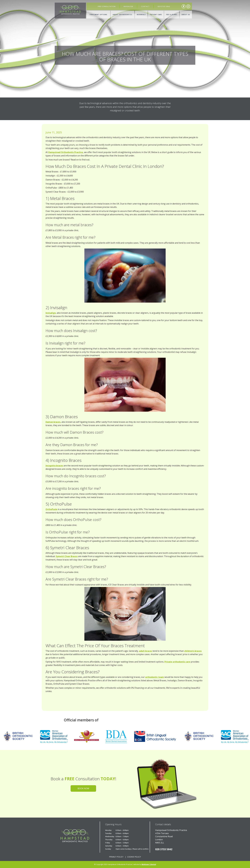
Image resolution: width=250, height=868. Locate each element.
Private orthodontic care (177, 661)
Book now (83, 788)
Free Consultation (106, 6)
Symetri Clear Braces (67, 556)
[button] (98, 14)
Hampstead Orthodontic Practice (65, 152)
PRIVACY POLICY (116, 857)
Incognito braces (54, 465)
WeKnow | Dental (149, 864)
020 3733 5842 (164, 6)
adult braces (145, 651)
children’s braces (193, 651)
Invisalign (128, 6)
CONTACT (145, 6)
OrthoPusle (51, 509)
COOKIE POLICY (134, 857)
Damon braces (53, 421)
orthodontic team (154, 677)
